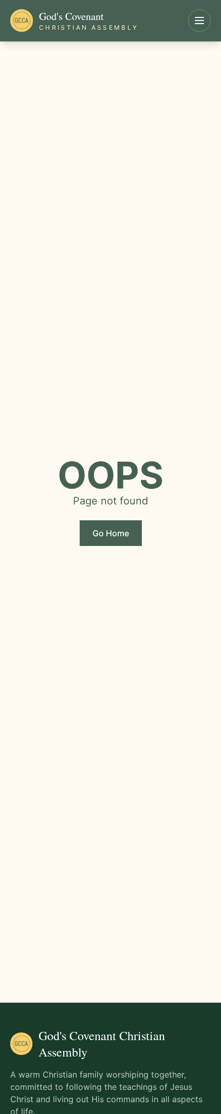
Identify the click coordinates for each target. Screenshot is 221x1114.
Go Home (111, 533)
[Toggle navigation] (199, 20)
